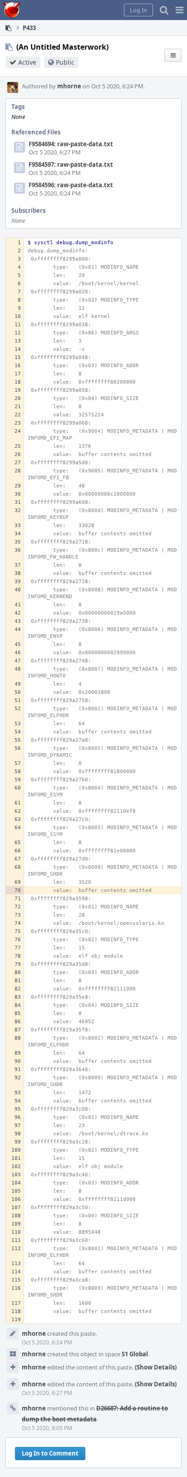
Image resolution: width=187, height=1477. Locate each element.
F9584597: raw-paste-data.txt (71, 164)
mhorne (69, 86)
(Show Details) (156, 1367)
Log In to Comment (50, 1453)
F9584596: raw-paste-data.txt (71, 185)
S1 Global (135, 1354)
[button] (179, 10)
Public (65, 62)
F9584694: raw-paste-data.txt (71, 144)
